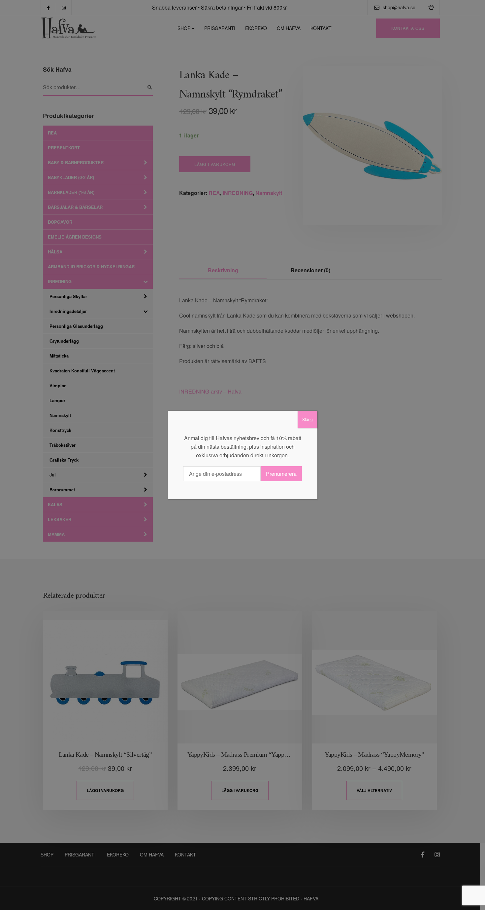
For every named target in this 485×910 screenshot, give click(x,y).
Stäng (307, 419)
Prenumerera (281, 473)
